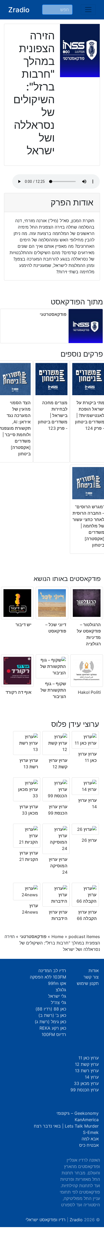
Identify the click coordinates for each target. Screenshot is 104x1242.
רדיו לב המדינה (52, 970)
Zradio (19, 10)
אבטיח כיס (89, 1145)
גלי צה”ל (58, 1002)
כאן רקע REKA (52, 1028)
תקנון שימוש (88, 983)
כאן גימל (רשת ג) (50, 1021)
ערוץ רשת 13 (87, 1070)
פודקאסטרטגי (53, 314)
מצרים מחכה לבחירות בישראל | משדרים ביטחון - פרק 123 (52, 415)
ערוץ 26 (89, 840)
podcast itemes (84, 936)
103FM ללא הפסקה (48, 977)
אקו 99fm (57, 983)
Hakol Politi (89, 692)
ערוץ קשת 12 (87, 1064)
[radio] (52, 633)
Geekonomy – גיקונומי (78, 1113)
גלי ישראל (57, 996)
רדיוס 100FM (54, 1034)
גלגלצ (61, 989)
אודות (94, 970)
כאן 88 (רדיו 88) (50, 1009)
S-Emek (91, 1132)
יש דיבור (23, 624)
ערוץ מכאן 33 (86, 1083)
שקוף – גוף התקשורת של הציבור (53, 690)
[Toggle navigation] (88, 9)
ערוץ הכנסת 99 (84, 1089)
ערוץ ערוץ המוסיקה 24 (58, 866)
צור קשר (91, 977)
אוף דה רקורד (18, 692)
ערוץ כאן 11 (88, 1058)
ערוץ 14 (92, 1077)
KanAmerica (87, 1119)
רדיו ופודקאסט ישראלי (46, 1219)
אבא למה (90, 1138)
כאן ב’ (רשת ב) (52, 1015)
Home (57, 936)
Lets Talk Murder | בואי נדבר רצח (66, 1126)
